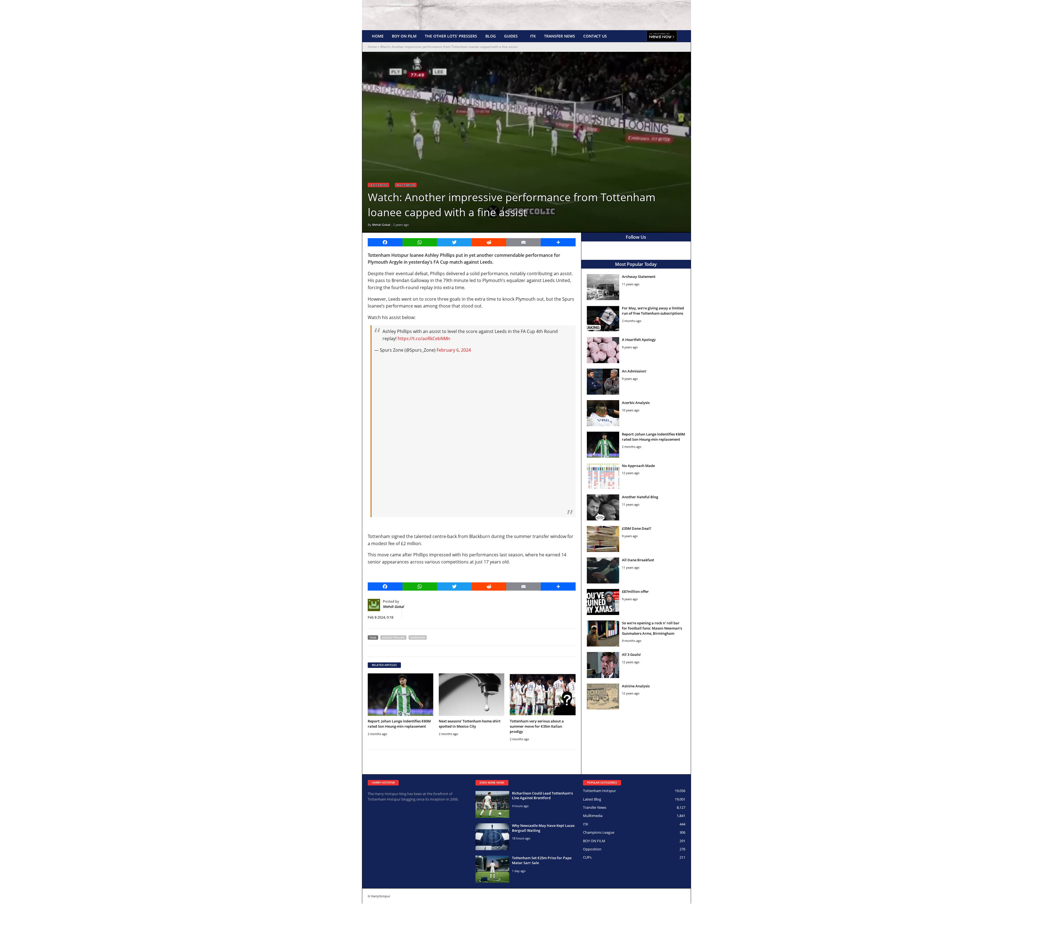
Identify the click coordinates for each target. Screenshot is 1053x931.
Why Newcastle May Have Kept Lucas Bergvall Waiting (543, 828)
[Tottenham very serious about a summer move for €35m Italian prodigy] (542, 694)
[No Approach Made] (603, 476)
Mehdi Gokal (381, 225)
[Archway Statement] (603, 287)
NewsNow (417, 637)
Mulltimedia (406, 185)
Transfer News (559, 36)
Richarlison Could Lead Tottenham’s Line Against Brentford (542, 796)
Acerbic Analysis (636, 402)
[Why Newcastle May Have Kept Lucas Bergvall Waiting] (492, 836)
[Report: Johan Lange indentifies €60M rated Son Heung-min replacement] (400, 694)
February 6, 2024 (454, 350)
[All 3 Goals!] (603, 665)
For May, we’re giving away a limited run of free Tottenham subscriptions (653, 311)
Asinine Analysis (636, 686)
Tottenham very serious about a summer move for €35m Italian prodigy (537, 726)
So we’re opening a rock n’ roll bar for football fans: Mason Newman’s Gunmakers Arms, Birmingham (652, 628)
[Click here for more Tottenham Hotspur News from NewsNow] (662, 36)
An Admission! (634, 371)
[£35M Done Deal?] (603, 539)
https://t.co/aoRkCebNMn (424, 338)
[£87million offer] (603, 602)
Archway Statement (638, 276)
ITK (533, 36)
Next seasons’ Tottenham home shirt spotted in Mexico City (469, 724)
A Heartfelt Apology (639, 339)
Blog (490, 36)
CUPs (587, 857)
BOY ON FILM (404, 36)
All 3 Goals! (631, 654)
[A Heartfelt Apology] (603, 350)
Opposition (592, 849)
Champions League (598, 832)
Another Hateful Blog (640, 496)
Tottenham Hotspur (599, 790)
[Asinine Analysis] (603, 697)
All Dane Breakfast (638, 559)
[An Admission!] (603, 382)
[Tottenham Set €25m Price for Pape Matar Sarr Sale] (492, 869)
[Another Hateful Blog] (603, 507)
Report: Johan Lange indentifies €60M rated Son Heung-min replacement (399, 724)
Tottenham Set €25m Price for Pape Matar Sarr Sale (541, 860)
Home (378, 36)
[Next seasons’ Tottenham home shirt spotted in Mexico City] (471, 694)
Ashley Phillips (393, 637)
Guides (511, 36)
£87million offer (635, 591)
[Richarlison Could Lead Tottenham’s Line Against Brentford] (492, 804)
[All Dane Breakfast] (603, 570)
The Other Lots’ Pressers (451, 36)
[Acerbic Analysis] (603, 413)
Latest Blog (378, 185)
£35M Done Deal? (636, 528)
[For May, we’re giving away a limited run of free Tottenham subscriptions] (603, 319)
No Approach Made (638, 465)
